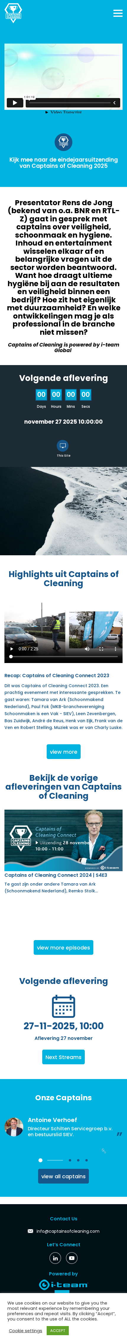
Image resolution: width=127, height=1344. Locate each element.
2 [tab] (70, 1160)
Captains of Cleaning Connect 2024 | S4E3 (55, 875)
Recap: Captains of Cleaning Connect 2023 (56, 675)
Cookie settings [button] (25, 1330)
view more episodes (63, 947)
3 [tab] (78, 1160)
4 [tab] (86, 1160)
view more (63, 751)
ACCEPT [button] (57, 1330)
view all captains (63, 1176)
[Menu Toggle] (118, 13)
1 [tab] (40, 1160)
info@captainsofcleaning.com (68, 1231)
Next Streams (63, 1057)
